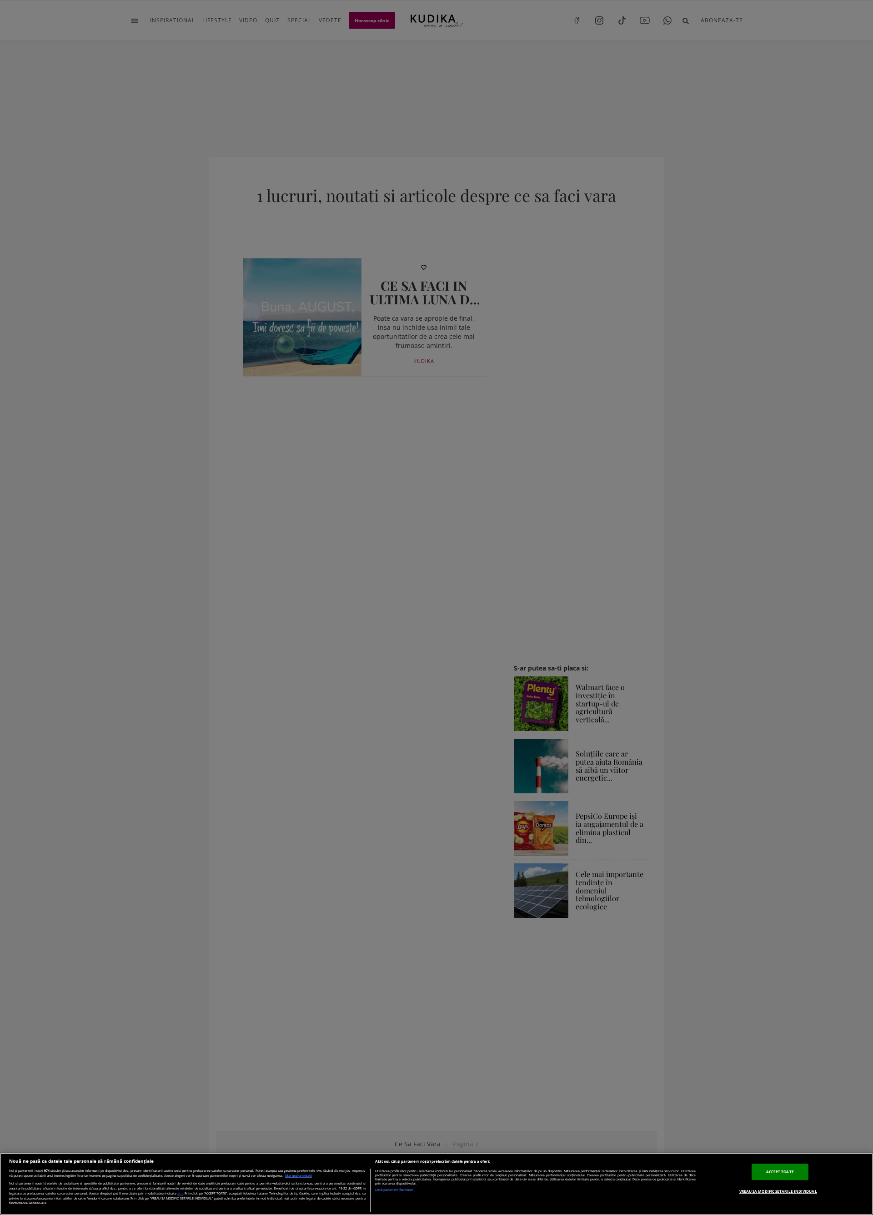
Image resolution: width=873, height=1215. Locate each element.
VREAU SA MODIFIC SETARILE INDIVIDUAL (778, 1191)
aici (180, 1193)
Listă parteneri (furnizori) (394, 1190)
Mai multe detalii (298, 1176)
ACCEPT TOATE (780, 1172)
